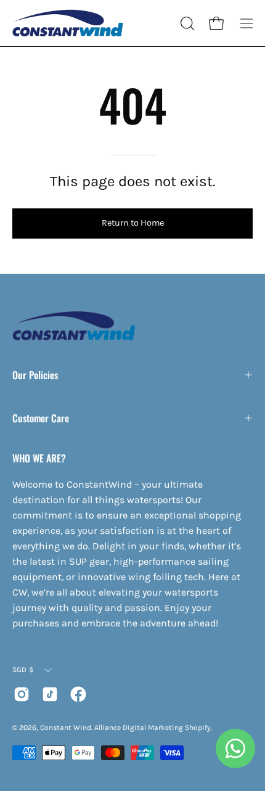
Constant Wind (65, 727)
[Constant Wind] (67, 23)
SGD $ (23, 669)
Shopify (198, 727)
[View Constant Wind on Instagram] (21, 694)
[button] (186, 23)
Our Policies (35, 374)
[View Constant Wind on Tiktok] (50, 694)
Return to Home (133, 223)
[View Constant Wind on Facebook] (78, 694)
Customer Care (40, 418)
